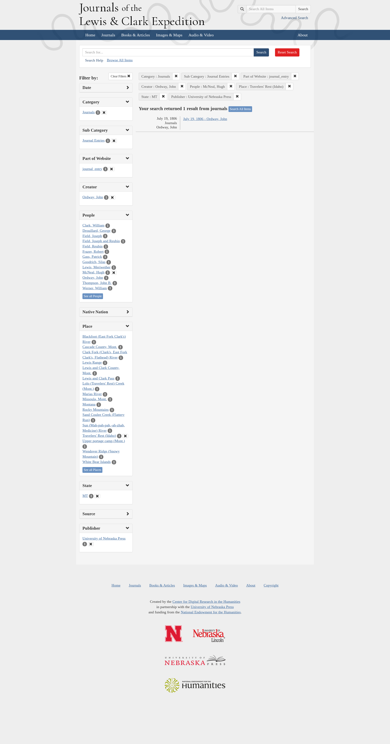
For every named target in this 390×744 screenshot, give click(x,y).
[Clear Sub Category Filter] (114, 141)
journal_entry (92, 169)
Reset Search (287, 52)
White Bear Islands (96, 462)
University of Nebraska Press (104, 538)
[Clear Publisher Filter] (91, 544)
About (303, 35)
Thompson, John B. (97, 283)
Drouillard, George (96, 231)
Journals (108, 35)
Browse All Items (120, 60)
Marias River (92, 394)
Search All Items (240, 109)
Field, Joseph (92, 236)
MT (85, 496)
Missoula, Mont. (94, 399)
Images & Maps (169, 35)
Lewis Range (92, 362)
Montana (88, 404)
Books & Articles (135, 35)
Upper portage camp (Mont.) (103, 441)
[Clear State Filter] (97, 496)
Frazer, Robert (93, 251)
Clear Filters (119, 76)
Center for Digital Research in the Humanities (206, 602)
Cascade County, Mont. (99, 347)
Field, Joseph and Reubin (101, 241)
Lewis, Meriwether (96, 267)
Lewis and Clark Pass (98, 378)
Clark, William (93, 225)
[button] (176, 76)
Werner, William (94, 288)
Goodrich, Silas (93, 262)
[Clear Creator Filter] (112, 197)
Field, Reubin (92, 246)
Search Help (94, 60)
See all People (93, 296)
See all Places (92, 470)
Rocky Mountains (95, 410)
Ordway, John (92, 197)
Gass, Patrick (92, 257)
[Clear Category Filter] (104, 113)
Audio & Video (201, 35)
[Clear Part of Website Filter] (111, 169)
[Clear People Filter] (114, 273)
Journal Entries (93, 140)
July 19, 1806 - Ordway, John (205, 119)
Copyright (271, 585)
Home (90, 35)
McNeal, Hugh (93, 272)
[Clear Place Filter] (125, 436)
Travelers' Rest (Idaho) (99, 436)
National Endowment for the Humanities (211, 612)
